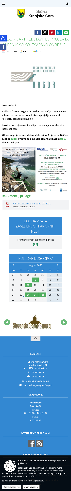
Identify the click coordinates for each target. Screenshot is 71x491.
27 (35, 294)
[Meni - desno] (67, 3)
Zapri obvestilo (31, 487)
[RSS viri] (39, 446)
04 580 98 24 (38, 376)
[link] (37, 32)
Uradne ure (35, 394)
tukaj (14, 138)
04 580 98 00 (38, 372)
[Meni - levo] (3, 3)
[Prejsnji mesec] (13, 265)
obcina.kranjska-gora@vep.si (38, 385)
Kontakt (35, 353)
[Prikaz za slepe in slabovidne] (3, 38)
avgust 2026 (35, 265)
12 (28, 284)
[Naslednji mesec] (57, 265)
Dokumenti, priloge (16, 196)
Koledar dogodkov (35, 258)
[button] (7, 322)
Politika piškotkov (36, 480)
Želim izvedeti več (12, 487)
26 (28, 294)
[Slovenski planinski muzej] (32, 321)
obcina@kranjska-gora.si (37, 381)
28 (42, 294)
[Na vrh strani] (35, 338)
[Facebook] (3, 47)
